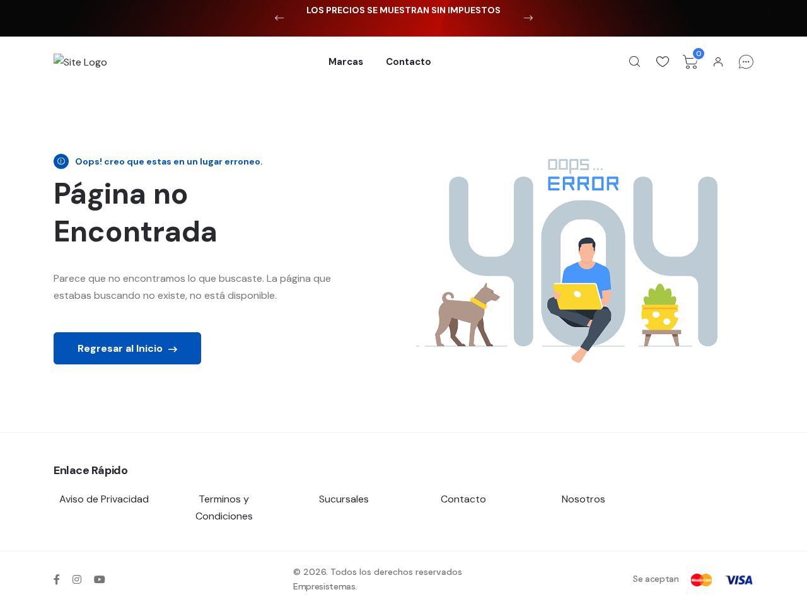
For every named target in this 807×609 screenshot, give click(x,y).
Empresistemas (324, 586)
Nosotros (583, 499)
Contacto (408, 61)
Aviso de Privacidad (104, 499)
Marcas (345, 61)
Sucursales (344, 499)
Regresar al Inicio (121, 348)
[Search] (634, 61)
